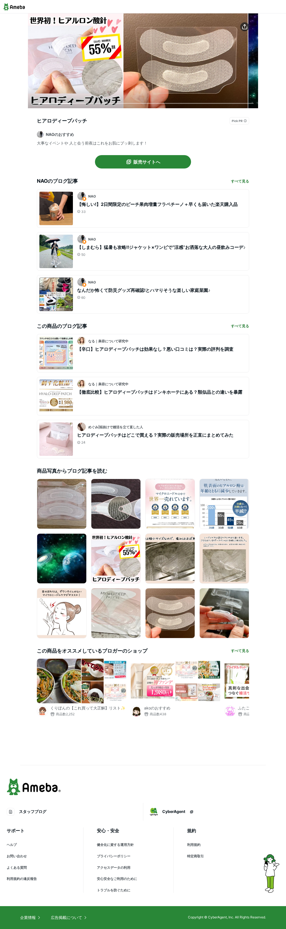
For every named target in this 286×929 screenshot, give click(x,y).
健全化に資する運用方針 (115, 845)
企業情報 (28, 917)
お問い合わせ (17, 856)
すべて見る (240, 181)
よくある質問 (17, 867)
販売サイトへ (147, 162)
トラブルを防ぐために (113, 890)
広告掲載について (66, 917)
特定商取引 (195, 856)
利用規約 (194, 845)
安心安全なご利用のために (117, 879)
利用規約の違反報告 (22, 879)
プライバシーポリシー (113, 856)
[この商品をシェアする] (244, 26)
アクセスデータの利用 (113, 867)
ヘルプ (12, 845)
